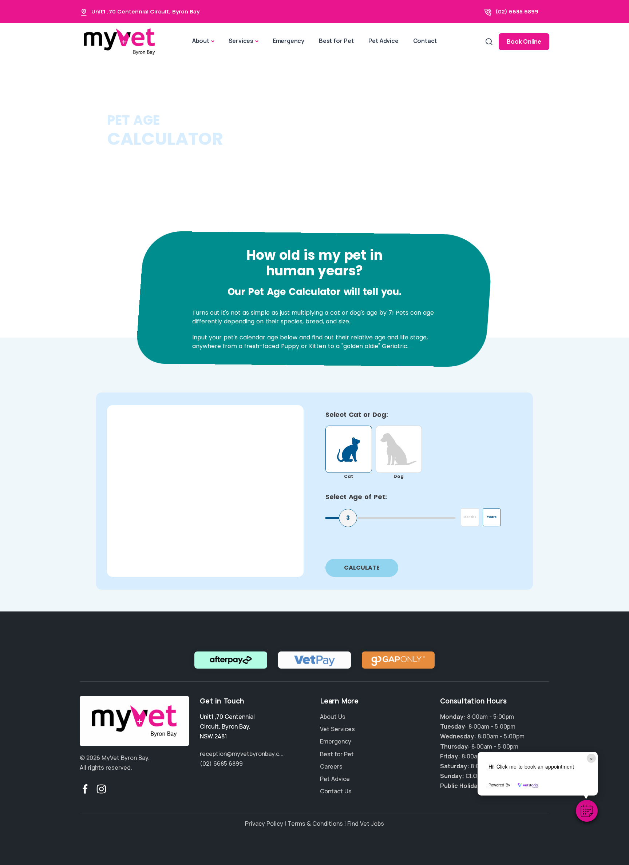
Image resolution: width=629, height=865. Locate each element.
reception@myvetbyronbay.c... (242, 754)
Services (241, 41)
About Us (332, 717)
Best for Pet (336, 41)
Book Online (524, 41)
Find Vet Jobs (365, 824)
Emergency (288, 41)
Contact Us (336, 791)
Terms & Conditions (315, 824)
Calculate (362, 567)
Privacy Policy (264, 824)
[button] (587, 811)
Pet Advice (383, 41)
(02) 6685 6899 (516, 11)
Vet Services (337, 729)
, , (227, 726)
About (200, 41)
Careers (331, 766)
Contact (425, 41)
